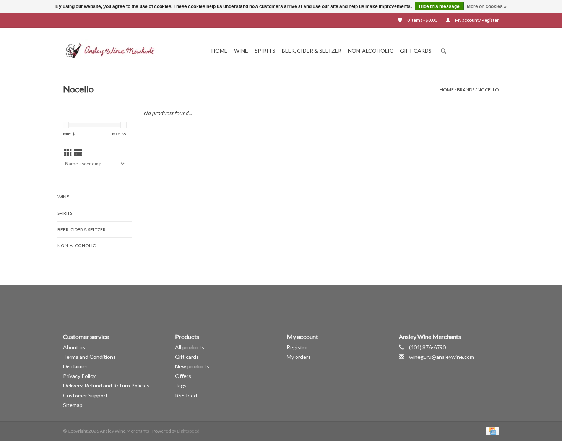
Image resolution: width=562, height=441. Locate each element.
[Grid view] (68, 152)
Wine (241, 50)
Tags (181, 385)
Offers (183, 376)
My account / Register (476, 20)
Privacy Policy (79, 376)
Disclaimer (75, 366)
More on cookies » (487, 6)
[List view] (78, 152)
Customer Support (85, 395)
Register (297, 347)
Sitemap (73, 405)
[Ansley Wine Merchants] (116, 50)
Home (219, 50)
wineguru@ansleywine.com (441, 356)
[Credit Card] (491, 430)
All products (189, 347)
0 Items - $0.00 (422, 20)
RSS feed (186, 395)
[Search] (443, 51)
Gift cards (416, 50)
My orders (299, 356)
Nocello (488, 89)
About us (74, 347)
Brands (465, 89)
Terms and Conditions (89, 356)
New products (192, 366)
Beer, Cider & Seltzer (311, 50)
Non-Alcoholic (370, 50)
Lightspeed (188, 431)
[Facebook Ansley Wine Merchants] (274, 302)
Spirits (265, 50)
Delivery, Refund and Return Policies (106, 385)
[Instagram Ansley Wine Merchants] (288, 302)
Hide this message (439, 6)
